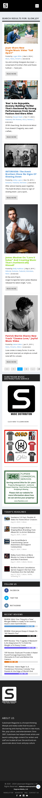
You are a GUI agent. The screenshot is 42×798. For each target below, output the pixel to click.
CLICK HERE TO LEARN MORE (18, 422)
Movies (30, 562)
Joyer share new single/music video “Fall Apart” (19, 50)
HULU (24, 119)
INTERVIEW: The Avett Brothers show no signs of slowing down (21, 174)
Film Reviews (17, 119)
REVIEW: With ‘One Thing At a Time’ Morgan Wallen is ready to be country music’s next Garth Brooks (20, 621)
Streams (18, 59)
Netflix (29, 574)
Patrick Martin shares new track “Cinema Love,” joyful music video (21, 338)
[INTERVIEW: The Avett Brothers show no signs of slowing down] (21, 155)
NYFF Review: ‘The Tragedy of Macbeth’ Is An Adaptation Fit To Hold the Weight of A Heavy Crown (20, 643)
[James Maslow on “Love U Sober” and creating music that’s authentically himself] (21, 228)
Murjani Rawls (18, 117)
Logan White (17, 56)
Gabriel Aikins (17, 344)
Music (7, 59)
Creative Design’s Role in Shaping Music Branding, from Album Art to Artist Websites (23, 530)
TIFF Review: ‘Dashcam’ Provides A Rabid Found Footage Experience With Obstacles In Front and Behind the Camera (20, 655)
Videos (19, 347)
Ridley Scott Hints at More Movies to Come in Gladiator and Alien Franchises (22, 557)
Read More (11, 74)
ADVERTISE (19, 793)
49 (39, 369)
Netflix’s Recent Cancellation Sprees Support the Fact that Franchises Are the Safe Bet (23, 569)
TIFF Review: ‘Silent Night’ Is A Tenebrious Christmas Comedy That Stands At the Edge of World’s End (19, 669)
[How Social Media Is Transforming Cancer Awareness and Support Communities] (7, 541)
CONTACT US (34, 793)
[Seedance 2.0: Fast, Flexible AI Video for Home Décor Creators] (7, 518)
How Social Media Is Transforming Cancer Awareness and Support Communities (21, 543)
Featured (8, 119)
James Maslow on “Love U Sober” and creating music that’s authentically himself (20, 261)
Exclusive (8, 183)
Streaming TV (15, 576)
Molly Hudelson (18, 269)
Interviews (23, 183)
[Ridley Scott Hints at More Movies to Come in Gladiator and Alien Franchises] (7, 556)
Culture (24, 522)
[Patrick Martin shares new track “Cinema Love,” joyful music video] (21, 313)
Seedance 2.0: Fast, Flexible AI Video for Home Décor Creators (24, 518)
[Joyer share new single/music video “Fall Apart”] (21, 34)
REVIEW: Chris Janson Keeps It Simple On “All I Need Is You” (20, 632)
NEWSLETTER (8, 793)
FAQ (25, 793)
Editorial (8, 271)
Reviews (30, 119)
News (12, 59)
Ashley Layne (17, 180)
